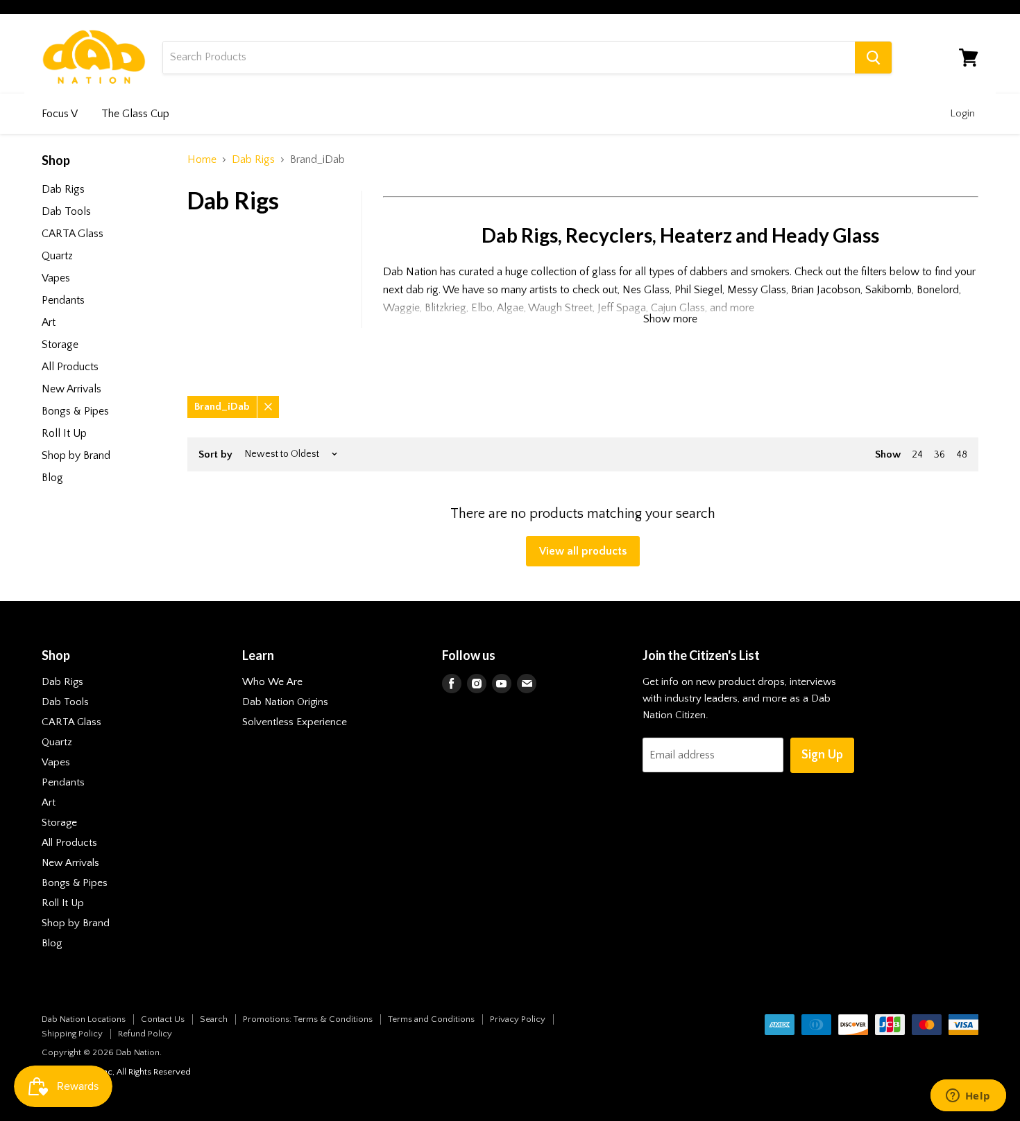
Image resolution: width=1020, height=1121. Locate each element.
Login (962, 113)
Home (201, 159)
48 (961, 454)
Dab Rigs (253, 159)
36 (939, 454)
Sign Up (822, 755)
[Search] (873, 57)
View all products (583, 551)
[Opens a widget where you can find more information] (968, 1096)
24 (917, 454)
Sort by (215, 454)
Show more (670, 319)
